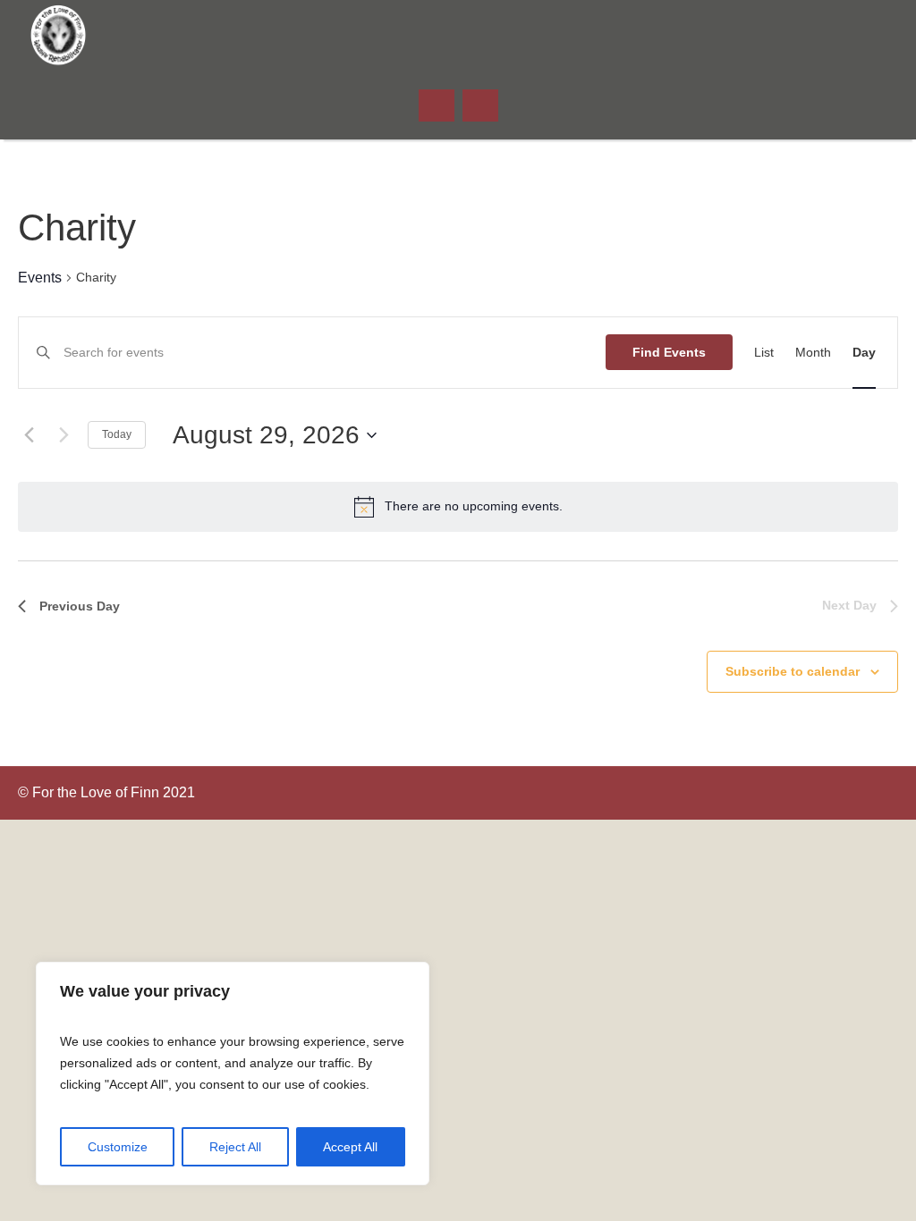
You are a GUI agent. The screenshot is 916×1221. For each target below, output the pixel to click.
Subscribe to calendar (792, 671)
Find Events (669, 352)
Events (40, 277)
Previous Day (79, 606)
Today (116, 434)
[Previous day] (28, 435)
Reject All (235, 1147)
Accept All (350, 1147)
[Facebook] (875, 34)
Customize (118, 1147)
